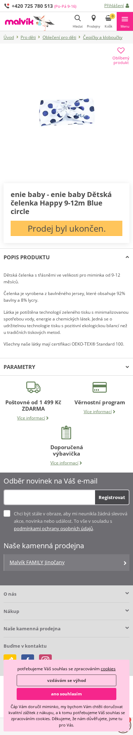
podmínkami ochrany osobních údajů (53, 528)
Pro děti (28, 37)
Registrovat (112, 497)
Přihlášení (114, 5)
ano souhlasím (66, 694)
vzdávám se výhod (66, 680)
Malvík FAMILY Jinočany (37, 562)
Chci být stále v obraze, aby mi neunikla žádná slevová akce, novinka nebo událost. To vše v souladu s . (70, 521)
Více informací (31, 418)
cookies (108, 669)
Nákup (11, 611)
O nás (10, 594)
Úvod (9, 37)
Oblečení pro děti (59, 37)
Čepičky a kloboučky (102, 37)
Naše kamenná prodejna (32, 628)
